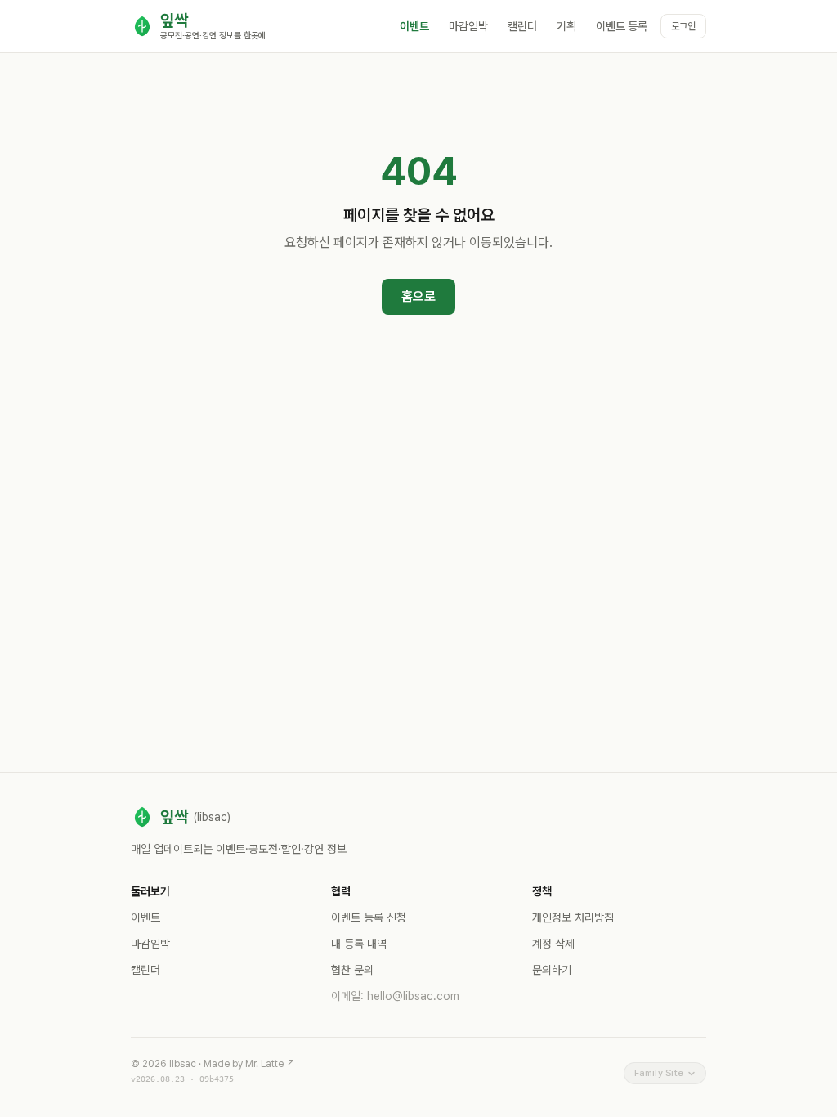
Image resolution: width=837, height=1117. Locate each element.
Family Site (658, 1073)
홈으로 (418, 296)
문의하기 (551, 969)
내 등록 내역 (359, 943)
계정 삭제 (553, 943)
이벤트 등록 (621, 26)
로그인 (683, 26)
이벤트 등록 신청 (368, 917)
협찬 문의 (352, 969)
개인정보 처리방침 (573, 917)
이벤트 (414, 26)
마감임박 (468, 26)
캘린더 (522, 26)
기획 (566, 26)
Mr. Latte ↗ (270, 1064)
